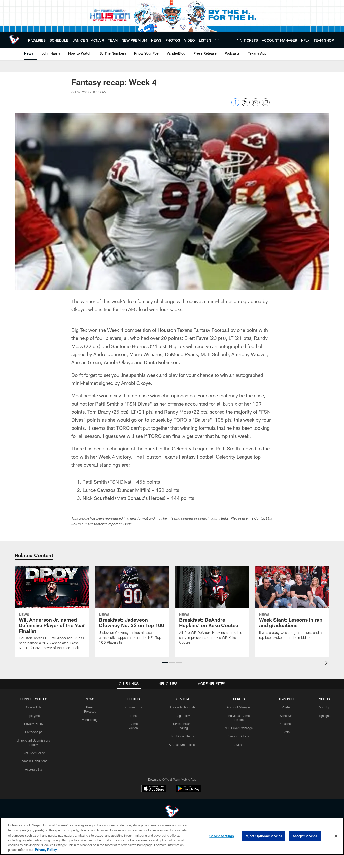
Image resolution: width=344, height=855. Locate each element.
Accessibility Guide (182, 707)
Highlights (324, 715)
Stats (286, 732)
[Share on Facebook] (235, 105)
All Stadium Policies (182, 744)
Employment (33, 715)
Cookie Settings (221, 836)
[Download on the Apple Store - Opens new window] (153, 789)
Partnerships (33, 732)
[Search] (239, 39)
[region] (172, 836)
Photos (133, 699)
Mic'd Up (324, 707)
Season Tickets (238, 736)
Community (133, 707)
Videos (324, 699)
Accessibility (33, 769)
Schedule (286, 715)
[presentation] (327, 663)
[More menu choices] (217, 40)
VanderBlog (90, 719)
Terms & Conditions (33, 761)
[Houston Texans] (172, 812)
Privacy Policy (33, 723)
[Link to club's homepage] (14, 40)
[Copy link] (266, 102)
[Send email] (256, 105)
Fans (133, 715)
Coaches (286, 723)
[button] (165, 662)
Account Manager (239, 707)
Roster (286, 707)
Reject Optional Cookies (263, 836)
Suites (238, 744)
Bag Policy (183, 715)
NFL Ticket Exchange (239, 728)
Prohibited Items (182, 736)
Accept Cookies (305, 836)
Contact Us (33, 707)
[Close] (335, 836)
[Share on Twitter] (246, 105)
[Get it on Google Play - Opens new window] (188, 791)
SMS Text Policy (34, 753)
